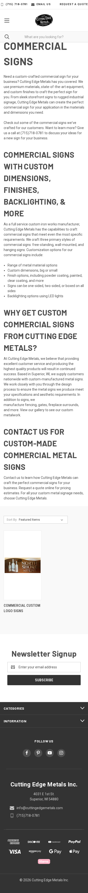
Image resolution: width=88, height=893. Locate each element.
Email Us (43, 4)
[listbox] (42, 519)
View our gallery (32, 410)
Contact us (12, 478)
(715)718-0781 (32, 133)
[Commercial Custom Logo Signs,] (23, 565)
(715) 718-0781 (17, 4)
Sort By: (12, 519)
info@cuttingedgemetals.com (40, 808)
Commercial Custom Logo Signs (22, 608)
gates (42, 405)
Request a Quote (74, 4)
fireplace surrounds (63, 405)
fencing (31, 405)
